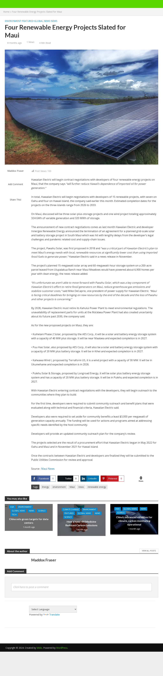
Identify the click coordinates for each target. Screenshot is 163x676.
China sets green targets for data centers (28, 520)
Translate (54, 614)
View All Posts (149, 550)
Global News (42, 20)
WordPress (61, 647)
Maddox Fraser (15, 170)
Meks (39, 647)
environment (59, 486)
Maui (72, 486)
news (81, 486)
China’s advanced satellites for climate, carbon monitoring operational (134, 521)
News (54, 20)
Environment (13, 20)
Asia (12, 507)
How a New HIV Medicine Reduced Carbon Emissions (81, 523)
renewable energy (97, 486)
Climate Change (71, 509)
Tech (14, 514)
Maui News (48, 468)
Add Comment (15, 184)
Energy (45, 486)
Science (42, 510)
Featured (27, 20)
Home (6, 11)
